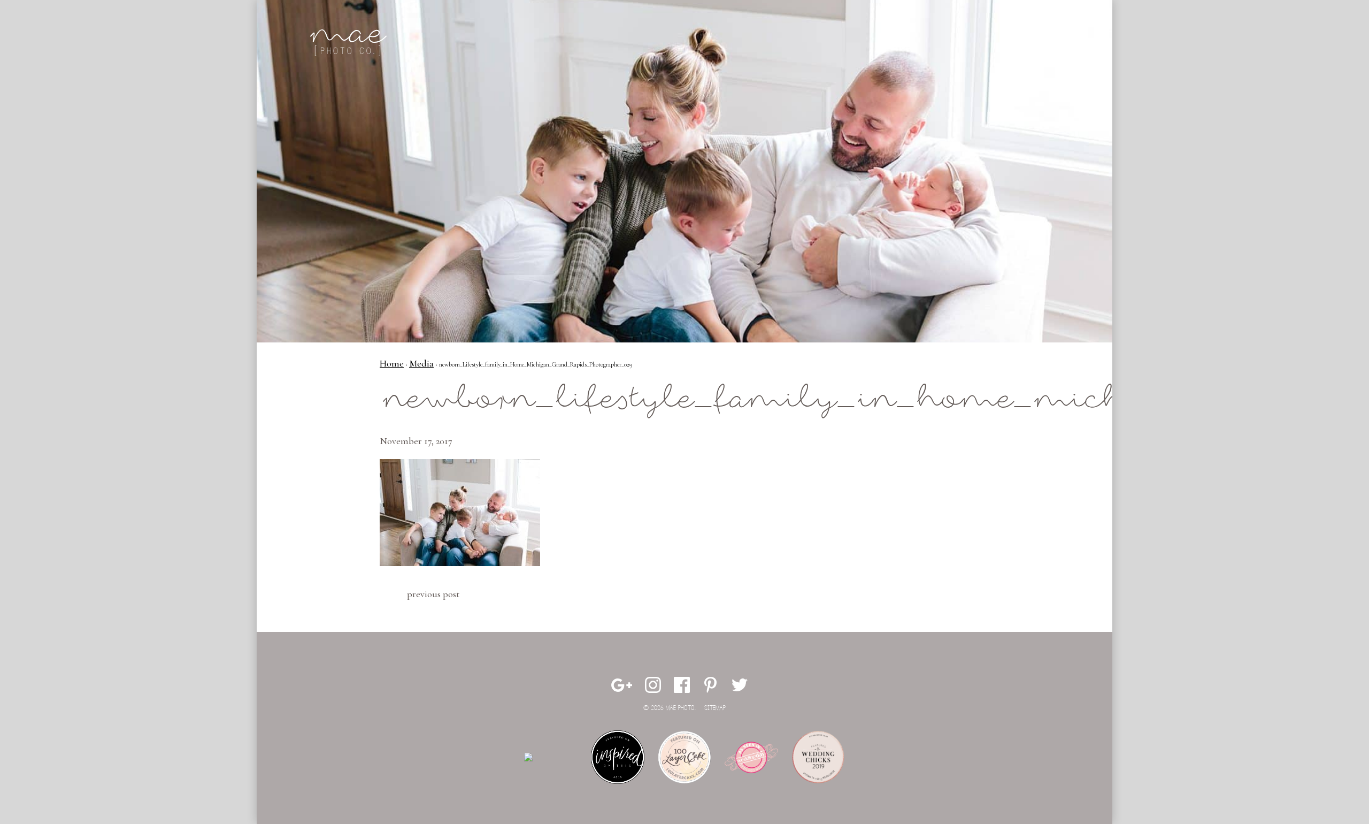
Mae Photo (350, 42)
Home (392, 363)
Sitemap (715, 708)
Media (421, 363)
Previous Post (433, 594)
